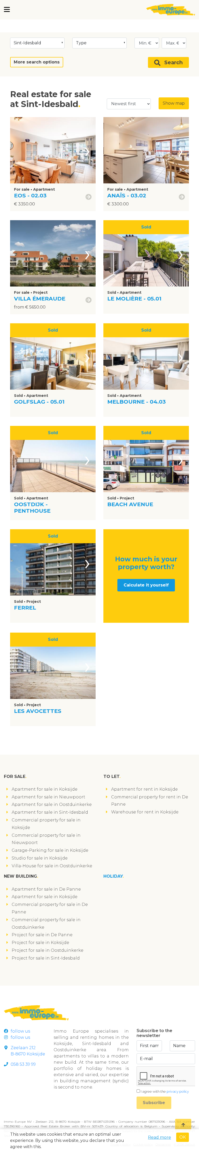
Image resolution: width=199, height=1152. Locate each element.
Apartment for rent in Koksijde (144, 789)
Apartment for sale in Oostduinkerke (52, 804)
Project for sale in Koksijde (40, 942)
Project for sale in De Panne (42, 934)
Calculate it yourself (146, 585)
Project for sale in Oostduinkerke (47, 950)
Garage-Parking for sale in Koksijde (50, 850)
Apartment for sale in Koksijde (44, 789)
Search (173, 62)
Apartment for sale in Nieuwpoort (48, 797)
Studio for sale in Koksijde (40, 858)
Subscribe (154, 1102)
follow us (20, 1031)
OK (182, 1137)
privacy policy (178, 1091)
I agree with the (165, 1091)
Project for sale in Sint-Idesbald (46, 958)
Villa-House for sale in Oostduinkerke (52, 865)
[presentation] (87, 150)
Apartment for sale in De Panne (46, 889)
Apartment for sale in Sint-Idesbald (50, 812)
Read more (159, 1137)
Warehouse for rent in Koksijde (145, 812)
